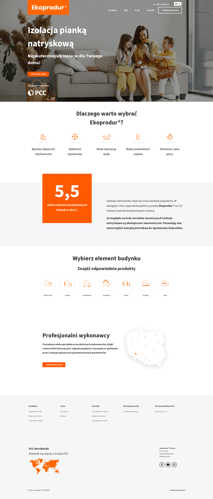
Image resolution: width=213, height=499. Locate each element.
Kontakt (150, 10)
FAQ (125, 10)
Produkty (112, 10)
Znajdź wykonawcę (170, 10)
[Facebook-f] (162, 464)
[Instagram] (174, 464)
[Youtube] (168, 464)
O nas (137, 10)
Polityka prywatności (177, 490)
